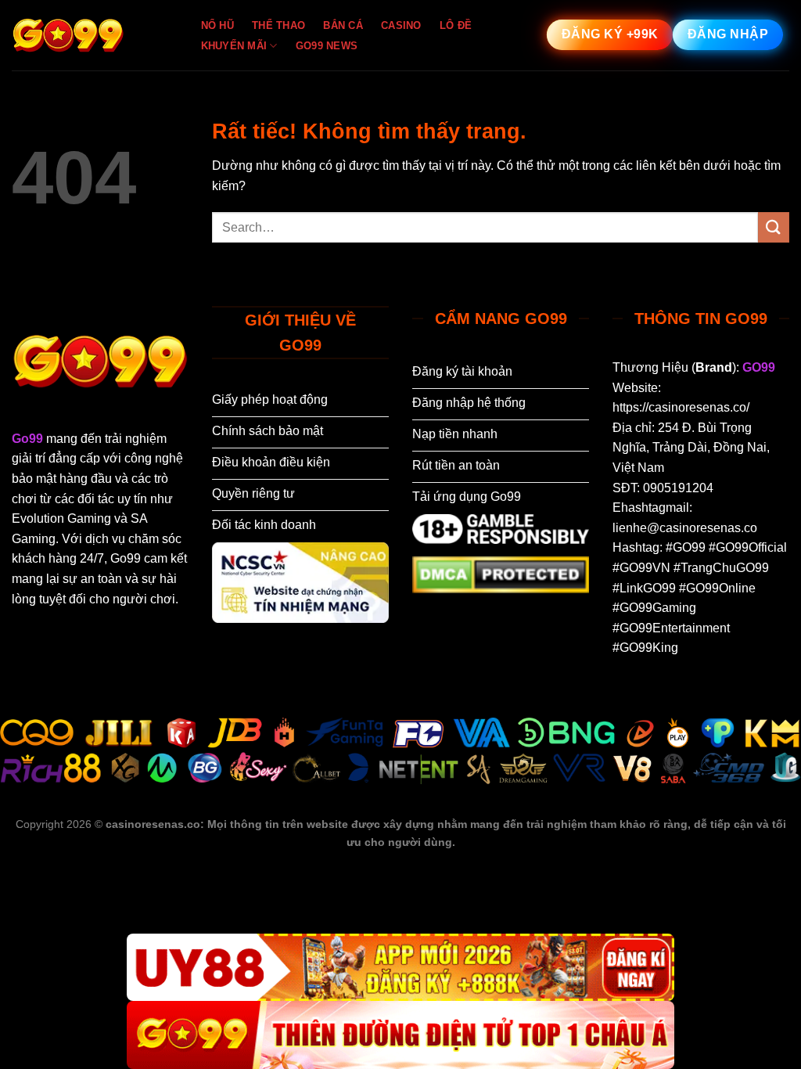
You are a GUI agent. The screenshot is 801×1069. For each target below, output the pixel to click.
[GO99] (400, 1035)
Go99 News (326, 46)
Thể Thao (278, 25)
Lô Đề (456, 25)
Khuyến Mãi (234, 46)
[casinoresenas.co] (90, 35)
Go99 (27, 438)
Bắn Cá (343, 25)
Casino (401, 25)
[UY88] (400, 968)
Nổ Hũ (217, 25)
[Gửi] (773, 227)
